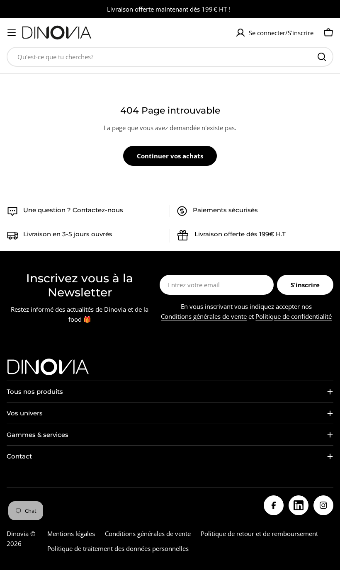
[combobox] (170, 57)
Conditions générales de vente (204, 316)
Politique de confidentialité (293, 316)
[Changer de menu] (12, 33)
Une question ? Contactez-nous (73, 210)
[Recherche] (322, 57)
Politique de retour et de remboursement (259, 533)
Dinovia (18, 533)
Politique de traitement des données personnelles (118, 548)
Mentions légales (71, 533)
